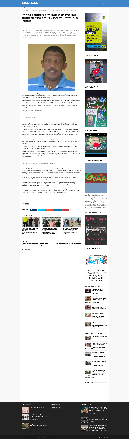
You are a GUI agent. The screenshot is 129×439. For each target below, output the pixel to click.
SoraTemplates (30, 437)
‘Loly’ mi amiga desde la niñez (99, 336)
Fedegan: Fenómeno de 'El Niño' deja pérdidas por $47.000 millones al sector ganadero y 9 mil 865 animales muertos (39, 425)
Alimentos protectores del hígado (37, 407)
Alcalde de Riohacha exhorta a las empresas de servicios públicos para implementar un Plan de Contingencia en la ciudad (71, 231)
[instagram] (104, 437)
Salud (60, 407)
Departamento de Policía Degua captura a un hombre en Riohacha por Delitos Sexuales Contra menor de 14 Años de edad (30, 231)
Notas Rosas (30, 3)
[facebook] (99, 437)
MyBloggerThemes (44, 437)
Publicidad (54, 407)
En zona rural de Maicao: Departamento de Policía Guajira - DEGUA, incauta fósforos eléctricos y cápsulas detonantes (95, 316)
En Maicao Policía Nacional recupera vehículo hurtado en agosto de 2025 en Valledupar (98, 419)
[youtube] (107, 437)
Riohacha (27, 10)
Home (23, 10)
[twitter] (102, 437)
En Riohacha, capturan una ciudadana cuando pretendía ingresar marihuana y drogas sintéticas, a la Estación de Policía (96, 325)
